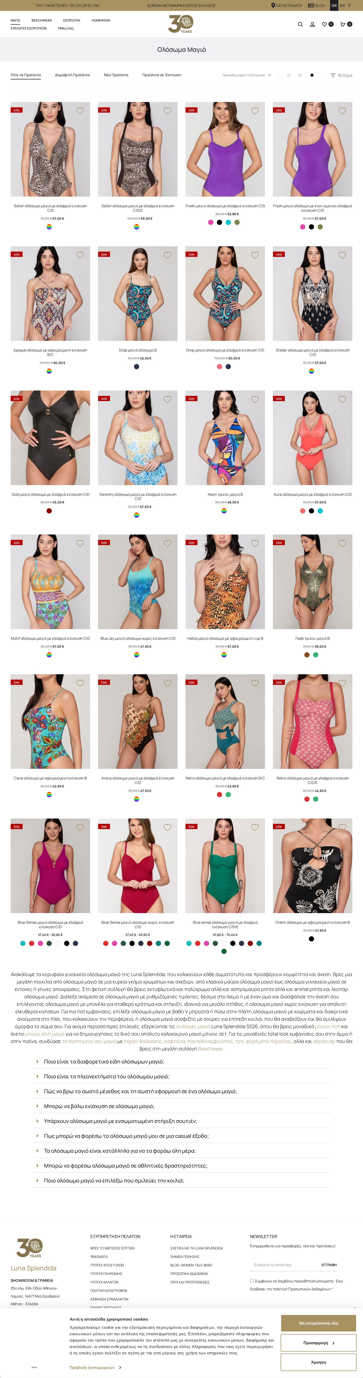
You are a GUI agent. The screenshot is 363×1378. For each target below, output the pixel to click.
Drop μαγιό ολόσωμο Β (138, 350)
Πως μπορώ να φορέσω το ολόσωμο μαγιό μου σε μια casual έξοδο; (126, 1135)
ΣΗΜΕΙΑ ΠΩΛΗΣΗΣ (184, 1256)
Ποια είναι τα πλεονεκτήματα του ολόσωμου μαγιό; (107, 1076)
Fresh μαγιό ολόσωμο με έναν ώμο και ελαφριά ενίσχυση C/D (312, 208)
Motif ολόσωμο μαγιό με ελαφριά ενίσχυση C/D (50, 638)
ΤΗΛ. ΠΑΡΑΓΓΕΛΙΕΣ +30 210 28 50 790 (67, 5)
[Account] (312, 24)
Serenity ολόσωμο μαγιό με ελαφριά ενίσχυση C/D (137, 496)
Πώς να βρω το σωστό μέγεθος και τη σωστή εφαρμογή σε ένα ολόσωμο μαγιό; (140, 1091)
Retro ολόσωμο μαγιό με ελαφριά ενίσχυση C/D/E (313, 780)
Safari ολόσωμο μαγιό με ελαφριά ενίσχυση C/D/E (138, 208)
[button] (181, 1062)
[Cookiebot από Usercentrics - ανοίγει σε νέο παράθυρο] (34, 1368)
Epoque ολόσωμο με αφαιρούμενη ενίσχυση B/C (50, 352)
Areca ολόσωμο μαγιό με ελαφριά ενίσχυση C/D (138, 780)
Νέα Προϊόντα (116, 74)
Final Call (66, 28)
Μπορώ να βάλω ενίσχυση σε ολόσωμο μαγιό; (99, 1106)
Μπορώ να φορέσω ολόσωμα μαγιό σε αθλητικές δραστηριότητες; (126, 1165)
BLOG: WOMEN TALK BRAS (191, 1265)
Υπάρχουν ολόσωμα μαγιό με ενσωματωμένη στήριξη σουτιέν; (120, 1121)
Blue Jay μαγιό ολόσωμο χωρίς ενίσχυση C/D (137, 638)
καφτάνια (174, 1041)
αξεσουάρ (324, 1041)
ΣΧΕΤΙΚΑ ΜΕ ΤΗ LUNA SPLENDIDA (196, 1248)
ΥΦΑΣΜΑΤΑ (99, 1256)
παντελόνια (199, 1041)
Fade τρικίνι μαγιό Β (313, 638)
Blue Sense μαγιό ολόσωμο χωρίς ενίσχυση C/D (138, 924)
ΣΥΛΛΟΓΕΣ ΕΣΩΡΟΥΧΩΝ (29, 28)
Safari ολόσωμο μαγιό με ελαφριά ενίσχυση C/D (50, 208)
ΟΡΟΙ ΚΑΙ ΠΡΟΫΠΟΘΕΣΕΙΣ (189, 1282)
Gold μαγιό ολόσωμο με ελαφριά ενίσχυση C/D (50, 494)
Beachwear (42, 20)
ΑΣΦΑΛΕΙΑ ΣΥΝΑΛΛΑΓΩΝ (109, 1299)
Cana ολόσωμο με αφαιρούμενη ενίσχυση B (50, 778)
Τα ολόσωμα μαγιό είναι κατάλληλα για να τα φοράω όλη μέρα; (120, 1150)
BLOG (320, 5)
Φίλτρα (344, 75)
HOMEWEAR (101, 20)
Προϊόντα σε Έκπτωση (161, 74)
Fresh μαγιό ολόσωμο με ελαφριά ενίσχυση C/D (225, 205)
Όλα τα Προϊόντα (26, 74)
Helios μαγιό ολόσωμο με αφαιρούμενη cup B (225, 638)
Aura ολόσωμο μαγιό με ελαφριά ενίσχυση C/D (313, 494)
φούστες (223, 1041)
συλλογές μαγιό (193, 1026)
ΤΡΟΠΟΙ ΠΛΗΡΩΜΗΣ (106, 1273)
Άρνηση (318, 1362)
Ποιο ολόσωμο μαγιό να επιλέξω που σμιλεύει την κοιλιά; (114, 1180)
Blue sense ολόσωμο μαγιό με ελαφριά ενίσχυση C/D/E (225, 924)
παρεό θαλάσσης (143, 1041)
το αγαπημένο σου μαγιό (89, 1041)
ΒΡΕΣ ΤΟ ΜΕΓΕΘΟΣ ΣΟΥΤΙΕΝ (112, 1248)
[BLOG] (311, 5)
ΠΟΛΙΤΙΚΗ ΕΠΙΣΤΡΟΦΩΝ (108, 1290)
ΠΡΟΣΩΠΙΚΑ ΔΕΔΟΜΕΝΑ (189, 1273)
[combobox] (246, 75)
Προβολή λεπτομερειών (92, 1367)
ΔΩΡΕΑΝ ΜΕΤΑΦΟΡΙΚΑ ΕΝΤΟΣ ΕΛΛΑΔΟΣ (181, 5)
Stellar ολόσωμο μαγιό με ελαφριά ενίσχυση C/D (313, 352)
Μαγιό (15, 20)
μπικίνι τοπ (327, 1026)
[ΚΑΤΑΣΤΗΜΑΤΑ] (273, 5)
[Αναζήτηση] (300, 24)
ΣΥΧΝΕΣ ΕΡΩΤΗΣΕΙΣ (105, 1307)
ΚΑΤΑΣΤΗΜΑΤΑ (289, 5)
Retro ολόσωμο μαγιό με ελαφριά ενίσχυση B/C (225, 778)
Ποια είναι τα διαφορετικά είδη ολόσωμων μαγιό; (104, 1061)
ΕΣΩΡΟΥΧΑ (71, 20)
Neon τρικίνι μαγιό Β (225, 494)
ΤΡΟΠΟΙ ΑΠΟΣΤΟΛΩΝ (107, 1265)
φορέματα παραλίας (268, 1041)
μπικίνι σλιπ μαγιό (45, 1034)
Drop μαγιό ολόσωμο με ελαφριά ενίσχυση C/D (225, 350)
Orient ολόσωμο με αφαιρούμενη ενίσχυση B (312, 922)
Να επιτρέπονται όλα (318, 1323)
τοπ (239, 1041)
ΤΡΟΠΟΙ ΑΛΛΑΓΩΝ (104, 1282)
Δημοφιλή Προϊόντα (72, 74)
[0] (324, 24)
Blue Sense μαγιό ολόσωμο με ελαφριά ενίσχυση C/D (50, 924)
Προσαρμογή (315, 1342)
